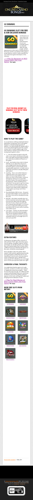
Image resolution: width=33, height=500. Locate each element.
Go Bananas (10, 304)
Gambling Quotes (22, 1)
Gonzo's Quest (10, 318)
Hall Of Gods (22, 318)
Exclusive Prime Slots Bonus (10, 1)
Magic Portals (10, 345)
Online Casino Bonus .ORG (11, 481)
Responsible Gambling (10, 459)
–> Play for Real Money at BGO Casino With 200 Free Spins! (15, 281)
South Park (10, 332)
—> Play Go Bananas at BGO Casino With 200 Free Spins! (15, 60)
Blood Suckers (10, 359)
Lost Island (23, 304)
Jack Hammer (22, 345)
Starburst (22, 332)
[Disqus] (16, 386)
